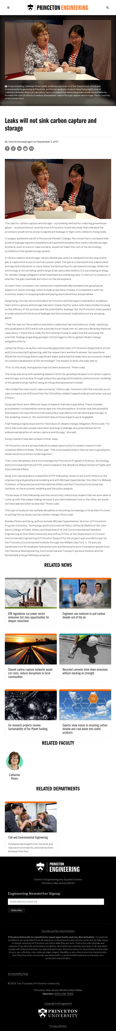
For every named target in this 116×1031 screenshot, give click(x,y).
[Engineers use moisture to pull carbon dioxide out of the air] (85, 599)
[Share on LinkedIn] (19, 148)
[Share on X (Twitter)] (13, 148)
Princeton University (58, 1013)
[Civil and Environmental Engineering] (31, 826)
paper (12, 238)
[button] (9, 7)
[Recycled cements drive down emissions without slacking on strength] (85, 655)
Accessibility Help (18, 973)
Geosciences (27, 484)
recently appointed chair (56, 348)
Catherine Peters (15, 348)
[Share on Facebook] (7, 148)
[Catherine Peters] (14, 767)
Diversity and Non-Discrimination (58, 931)
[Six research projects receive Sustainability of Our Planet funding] (31, 711)
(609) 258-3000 (63, 993)
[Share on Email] (31, 148)
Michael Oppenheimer (73, 480)
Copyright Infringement (58, 1003)
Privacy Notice (58, 1026)
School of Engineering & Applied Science (58, 867)
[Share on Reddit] (25, 148)
